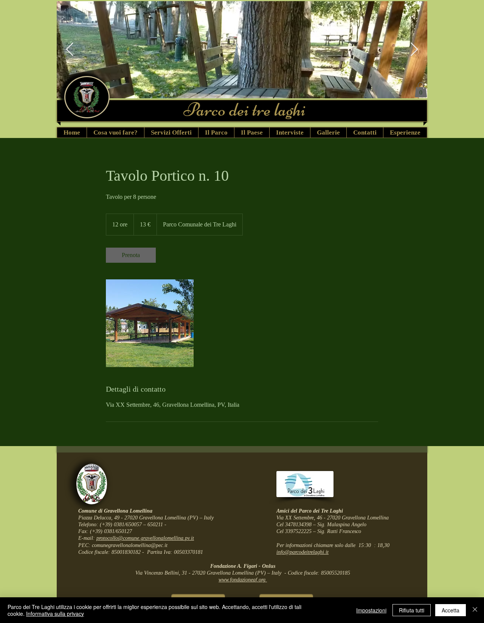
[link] (131, 255)
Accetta (450, 610)
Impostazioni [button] (371, 610)
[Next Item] (414, 49)
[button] (420, 90)
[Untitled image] (150, 323)
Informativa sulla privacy (55, 613)
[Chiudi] (474, 610)
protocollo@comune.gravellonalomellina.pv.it (145, 538)
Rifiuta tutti (411, 610)
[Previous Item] (69, 49)
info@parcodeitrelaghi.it (302, 552)
